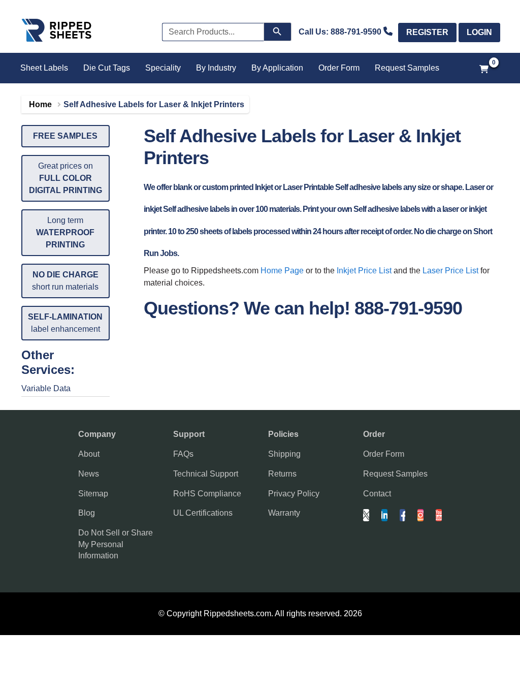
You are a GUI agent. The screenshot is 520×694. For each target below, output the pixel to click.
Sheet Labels (44, 68)
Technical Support (205, 473)
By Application (277, 68)
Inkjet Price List (364, 270)
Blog (86, 513)
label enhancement (65, 322)
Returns (282, 473)
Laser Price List (450, 270)
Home (40, 104)
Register (427, 32)
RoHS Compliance (207, 493)
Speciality (163, 68)
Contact (377, 493)
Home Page (282, 270)
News (88, 473)
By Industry (216, 68)
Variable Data (46, 388)
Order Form (339, 68)
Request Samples (407, 68)
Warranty (284, 513)
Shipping (284, 454)
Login (479, 32)
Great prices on (65, 178)
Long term (65, 232)
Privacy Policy (293, 493)
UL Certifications (203, 513)
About (89, 454)
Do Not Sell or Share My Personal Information (115, 544)
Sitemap (93, 493)
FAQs (183, 454)
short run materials (65, 280)
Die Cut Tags (106, 68)
